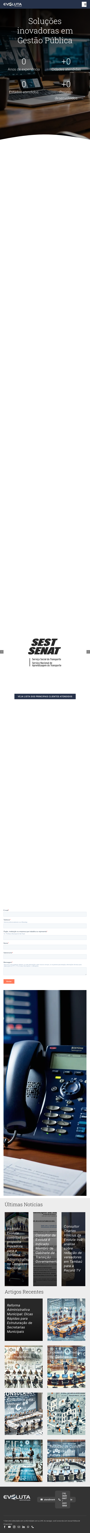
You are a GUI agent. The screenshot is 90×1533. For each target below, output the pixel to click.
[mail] (19, 1527)
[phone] (33, 1527)
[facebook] (5, 1527)
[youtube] (9, 1527)
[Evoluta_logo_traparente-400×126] (13, 2)
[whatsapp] (28, 1527)
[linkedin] (23, 1527)
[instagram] (14, 1527)
